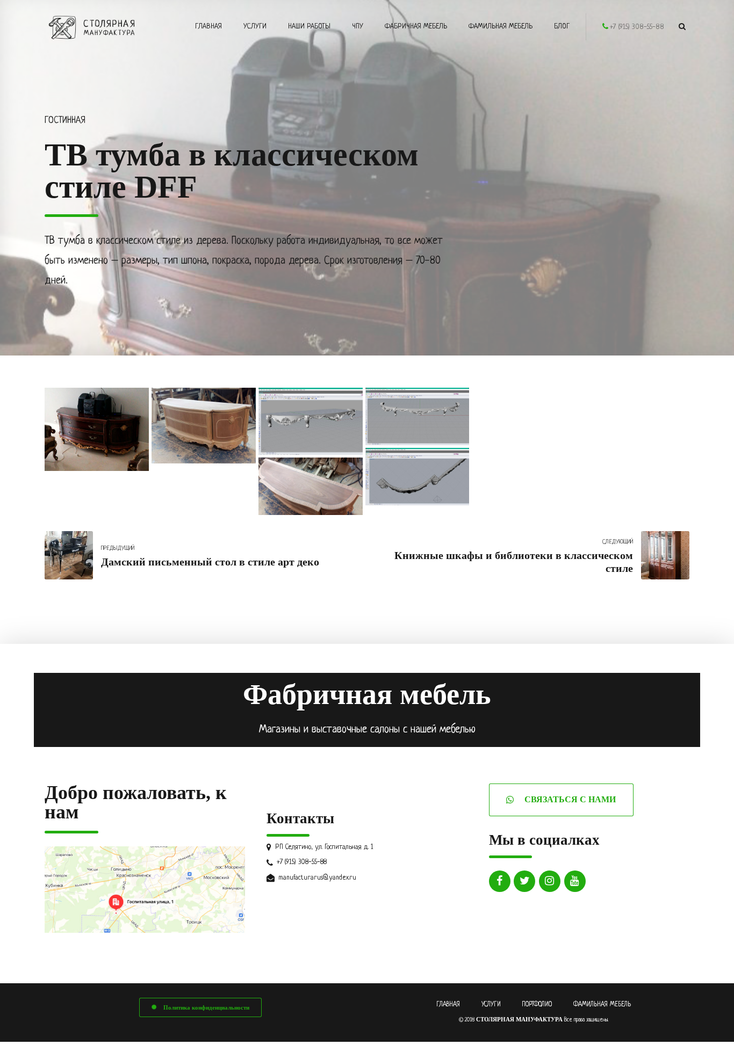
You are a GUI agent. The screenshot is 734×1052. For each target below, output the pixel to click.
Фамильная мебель (500, 27)
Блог (562, 27)
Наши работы (309, 27)
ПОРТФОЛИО (537, 1005)
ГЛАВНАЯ (448, 1005)
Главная (208, 27)
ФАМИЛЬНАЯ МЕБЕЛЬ (602, 1005)
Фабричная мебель (416, 27)
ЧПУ (357, 27)
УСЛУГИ (491, 1005)
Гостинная (65, 121)
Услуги (255, 27)
